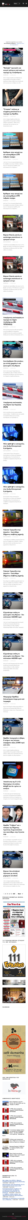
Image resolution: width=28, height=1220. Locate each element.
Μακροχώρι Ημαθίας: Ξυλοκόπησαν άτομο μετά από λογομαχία (13, 699)
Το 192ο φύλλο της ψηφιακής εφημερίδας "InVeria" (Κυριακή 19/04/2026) (16, 1117)
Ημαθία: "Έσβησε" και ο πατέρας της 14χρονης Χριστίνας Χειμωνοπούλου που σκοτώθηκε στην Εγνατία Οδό (13, 829)
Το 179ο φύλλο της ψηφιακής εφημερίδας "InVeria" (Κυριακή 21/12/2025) (16, 1124)
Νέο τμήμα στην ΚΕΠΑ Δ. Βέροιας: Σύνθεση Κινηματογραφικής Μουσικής (13, 1181)
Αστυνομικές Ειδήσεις (9, 49)
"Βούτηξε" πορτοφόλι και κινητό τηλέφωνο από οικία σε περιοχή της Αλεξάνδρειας (14, 70)
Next (19, 893)
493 (14, 893)
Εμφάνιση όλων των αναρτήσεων (17, 44)
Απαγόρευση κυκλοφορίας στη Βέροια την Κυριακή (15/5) (12, 404)
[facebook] (13, 1214)
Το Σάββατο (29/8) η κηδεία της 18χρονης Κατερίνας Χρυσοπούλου (12, 1194)
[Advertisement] (14, 24)
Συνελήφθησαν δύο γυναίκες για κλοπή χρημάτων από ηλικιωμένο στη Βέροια (13, 363)
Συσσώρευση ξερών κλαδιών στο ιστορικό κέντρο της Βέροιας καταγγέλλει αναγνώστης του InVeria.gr (12, 1190)
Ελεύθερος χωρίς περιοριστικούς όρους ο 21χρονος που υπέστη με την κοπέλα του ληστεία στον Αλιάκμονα (17, 1141)
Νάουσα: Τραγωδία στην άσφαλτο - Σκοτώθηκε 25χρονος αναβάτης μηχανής (13, 532)
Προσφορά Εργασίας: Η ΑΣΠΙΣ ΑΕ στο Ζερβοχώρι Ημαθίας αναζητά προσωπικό (16, 1148)
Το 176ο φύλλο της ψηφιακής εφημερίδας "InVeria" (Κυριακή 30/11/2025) (16, 1110)
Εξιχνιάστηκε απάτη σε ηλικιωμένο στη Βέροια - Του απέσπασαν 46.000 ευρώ (13, 614)
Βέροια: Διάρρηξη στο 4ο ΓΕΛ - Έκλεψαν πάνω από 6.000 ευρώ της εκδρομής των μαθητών (17, 1103)
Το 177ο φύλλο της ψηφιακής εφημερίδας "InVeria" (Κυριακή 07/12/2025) (16, 1169)
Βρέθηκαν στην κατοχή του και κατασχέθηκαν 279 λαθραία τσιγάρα (12, 154)
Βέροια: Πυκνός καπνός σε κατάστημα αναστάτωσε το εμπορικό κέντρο (12, 237)
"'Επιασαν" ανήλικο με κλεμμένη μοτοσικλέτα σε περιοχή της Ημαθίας (12, 111)
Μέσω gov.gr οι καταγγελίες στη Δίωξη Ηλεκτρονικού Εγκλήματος (13, 446)
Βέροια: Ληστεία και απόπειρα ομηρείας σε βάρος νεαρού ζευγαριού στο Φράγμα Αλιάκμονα (17, 1155)
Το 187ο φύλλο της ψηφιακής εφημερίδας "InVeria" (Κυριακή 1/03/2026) (16, 1162)
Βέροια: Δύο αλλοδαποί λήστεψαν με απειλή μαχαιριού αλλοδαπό (11, 873)
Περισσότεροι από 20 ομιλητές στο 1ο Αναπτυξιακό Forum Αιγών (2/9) (13, 1185)
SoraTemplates (10, 1216)
